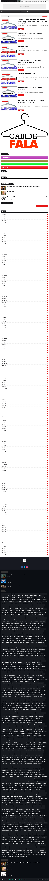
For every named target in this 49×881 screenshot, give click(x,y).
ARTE (12, 618)
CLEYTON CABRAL (12, 649)
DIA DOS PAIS (40, 664)
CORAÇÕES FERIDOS (20, 653)
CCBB (45, 640)
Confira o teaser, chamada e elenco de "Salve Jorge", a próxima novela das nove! (32, 21)
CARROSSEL (40, 638)
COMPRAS (30, 651)
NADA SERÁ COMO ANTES (29, 766)
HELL (9, 709)
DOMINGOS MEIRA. (36, 668)
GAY (9, 701)
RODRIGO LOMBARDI (5, 815)
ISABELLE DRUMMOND (5, 718)
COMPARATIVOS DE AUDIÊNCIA (21, 651)
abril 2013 (25, 500)
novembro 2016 (25, 409)
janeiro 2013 (25, 506)
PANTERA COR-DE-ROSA (38, 787)
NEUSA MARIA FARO (22, 772)
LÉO (2, 733)
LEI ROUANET (21, 731)
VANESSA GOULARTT (5, 848)
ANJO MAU (3, 616)
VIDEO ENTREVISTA (30, 850)
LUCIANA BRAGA (4, 740)
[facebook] (22, 567)
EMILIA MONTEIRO (5, 677)
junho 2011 (25, 546)
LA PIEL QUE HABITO (5, 727)
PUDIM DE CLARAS (31, 800)
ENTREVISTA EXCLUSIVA (31, 679)
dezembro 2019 (25, 331)
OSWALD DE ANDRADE (23, 785)
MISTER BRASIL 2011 (19, 761)
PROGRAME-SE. (4, 800)
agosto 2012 (25, 516)
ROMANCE (33, 815)
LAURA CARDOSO (40, 729)
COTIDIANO (4, 655)
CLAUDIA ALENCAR (36, 645)
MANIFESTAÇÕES (18, 746)
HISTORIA (39, 709)
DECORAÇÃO (39, 662)
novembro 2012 (25, 510)
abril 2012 (25, 525)
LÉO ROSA (6, 733)
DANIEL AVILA (36, 659)
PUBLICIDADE (24, 800)
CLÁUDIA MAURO (44, 645)
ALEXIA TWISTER (28, 606)
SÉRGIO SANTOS (17, 824)
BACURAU (26, 621)
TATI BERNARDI (19, 833)
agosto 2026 (25, 214)
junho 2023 (25, 281)
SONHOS (11, 830)
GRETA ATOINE (36, 705)
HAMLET (43, 707)
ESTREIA (26, 685)
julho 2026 (25, 216)
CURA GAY (41, 657)
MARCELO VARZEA (12, 748)
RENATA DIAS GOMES (20, 807)
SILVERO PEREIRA (26, 826)
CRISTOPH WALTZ (38, 655)
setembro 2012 (25, 514)
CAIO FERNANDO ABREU (14, 634)
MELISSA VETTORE (13, 757)
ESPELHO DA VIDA (5, 685)
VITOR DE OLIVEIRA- (29, 852)
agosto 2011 (25, 542)
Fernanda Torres (42, 694)
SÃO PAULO (4, 820)
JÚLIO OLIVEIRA (24, 724)
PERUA (36, 793)
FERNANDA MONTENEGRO (25, 694)
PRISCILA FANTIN (31, 798)
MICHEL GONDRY (23, 759)
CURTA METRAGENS (13, 659)
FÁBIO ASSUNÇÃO (41, 686)
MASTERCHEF (17, 753)
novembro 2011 (25, 535)
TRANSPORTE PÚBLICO (26, 845)
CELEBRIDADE (16, 642)
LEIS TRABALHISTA (34, 731)
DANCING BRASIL (29, 659)
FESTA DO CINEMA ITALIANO (38, 696)
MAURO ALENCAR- (14, 755)
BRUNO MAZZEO (12, 632)
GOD (32, 705)
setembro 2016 (25, 413)
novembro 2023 (25, 271)
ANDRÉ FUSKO (13, 614)
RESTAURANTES (12, 809)
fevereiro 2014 (25, 479)
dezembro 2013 (25, 483)
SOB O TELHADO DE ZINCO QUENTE (8, 828)
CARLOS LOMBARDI (17, 638)
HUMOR (25, 712)
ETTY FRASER (4, 686)
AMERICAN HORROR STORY (29, 608)
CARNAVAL (30, 638)
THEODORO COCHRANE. (6, 841)
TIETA (43, 841)
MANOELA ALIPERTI (33, 746)
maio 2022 (25, 308)
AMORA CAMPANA (28, 610)
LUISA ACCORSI (31, 740)
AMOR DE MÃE (43, 608)
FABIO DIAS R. (5, 160)
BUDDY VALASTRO (32, 632)
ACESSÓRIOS (44, 599)
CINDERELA (38, 644)
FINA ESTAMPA (26, 698)
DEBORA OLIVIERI (28, 662)
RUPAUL (41, 817)
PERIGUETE (26, 793)
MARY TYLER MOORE (5, 753)
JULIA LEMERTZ (4, 724)
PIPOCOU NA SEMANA (27, 794)
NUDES (25, 776)
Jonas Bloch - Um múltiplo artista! (30, 33)
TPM (9, 845)
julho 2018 (25, 367)
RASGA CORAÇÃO (5, 804)
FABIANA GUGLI (34, 686)
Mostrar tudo (44, 16)
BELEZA (41, 623)
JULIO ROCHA (30, 724)
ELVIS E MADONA (26, 675)
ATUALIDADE (9, 619)
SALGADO (20, 819)
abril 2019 (25, 348)
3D (15, 593)
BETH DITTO (29, 625)
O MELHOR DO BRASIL (5, 779)
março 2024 (25, 266)
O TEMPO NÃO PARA (43, 781)
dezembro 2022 (25, 294)
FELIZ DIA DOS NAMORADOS (6, 694)
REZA (12, 811)
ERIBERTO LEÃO (39, 679)
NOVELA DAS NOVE (5, 776)
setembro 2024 (25, 254)
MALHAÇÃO (33, 744)
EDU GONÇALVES (11, 673)
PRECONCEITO (4, 798)
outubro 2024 (25, 252)
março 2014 (25, 476)
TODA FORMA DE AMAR (19, 843)
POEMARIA (43, 794)
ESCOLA (10, 681)
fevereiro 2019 (25, 353)
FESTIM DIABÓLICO (11, 698)
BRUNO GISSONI (4, 632)
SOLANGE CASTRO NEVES (31, 828)
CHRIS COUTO (25, 644)
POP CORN (16, 796)
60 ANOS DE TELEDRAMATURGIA (29, 593)
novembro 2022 (25, 296)
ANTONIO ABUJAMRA (21, 616)
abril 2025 (25, 239)
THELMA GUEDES (26, 839)
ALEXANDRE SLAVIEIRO (14, 606)
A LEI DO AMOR (41, 595)
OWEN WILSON (4, 787)
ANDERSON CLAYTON (5, 614)
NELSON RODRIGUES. (13, 772)
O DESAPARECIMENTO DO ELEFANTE (12, 778)
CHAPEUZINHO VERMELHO (40, 642)
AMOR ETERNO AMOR (20, 610)
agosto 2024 (25, 256)
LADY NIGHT (32, 727)
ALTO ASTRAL (10, 608)
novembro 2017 (25, 384)
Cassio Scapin (24, 640)
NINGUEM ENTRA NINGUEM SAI (13, 774)
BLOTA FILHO (32, 627)
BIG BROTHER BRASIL (17, 627)
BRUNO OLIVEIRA (19, 632)
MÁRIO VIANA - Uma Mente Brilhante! (31, 87)
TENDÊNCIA (11, 837)
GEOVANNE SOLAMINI (39, 701)
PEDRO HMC (4, 793)
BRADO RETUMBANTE (10, 631)
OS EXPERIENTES (38, 783)
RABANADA (21, 802)
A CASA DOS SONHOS (16, 595)
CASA (44, 638)
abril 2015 (25, 449)
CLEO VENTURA (39, 647)
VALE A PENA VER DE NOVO (25, 846)
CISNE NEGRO (22, 645)
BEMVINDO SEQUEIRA (5, 625)
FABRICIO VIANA (21, 690)
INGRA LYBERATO (27, 714)
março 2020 (25, 325)
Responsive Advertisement (24, 6)
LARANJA (34, 729)
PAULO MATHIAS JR (12, 791)
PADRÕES (16, 787)
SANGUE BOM (31, 819)
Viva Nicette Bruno (10, 191)
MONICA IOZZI (36, 761)
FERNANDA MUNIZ (35, 694)
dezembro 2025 (25, 224)
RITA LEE (39, 811)
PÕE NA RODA (38, 794)
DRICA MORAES (4, 672)
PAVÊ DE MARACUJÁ (20, 791)
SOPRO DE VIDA (23, 830)
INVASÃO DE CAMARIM (29, 716)
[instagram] (27, 567)
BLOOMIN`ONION (26, 627)
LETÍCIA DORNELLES (5, 735)
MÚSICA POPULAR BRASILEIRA (7, 766)
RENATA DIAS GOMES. (29, 807)
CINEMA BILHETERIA (5, 645)
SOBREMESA (17, 828)
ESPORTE (10, 685)
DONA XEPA (19, 670)
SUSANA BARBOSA (10, 832)
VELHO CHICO (12, 848)
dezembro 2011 (25, 533)
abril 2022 (25, 310)
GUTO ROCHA (31, 707)
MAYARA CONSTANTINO (30, 755)
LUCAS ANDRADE (17, 739)
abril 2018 (25, 374)
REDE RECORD (4, 806)
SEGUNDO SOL (30, 822)
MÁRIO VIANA (35, 752)
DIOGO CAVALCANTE (12, 666)
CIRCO (11, 645)
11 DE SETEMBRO (4, 593)
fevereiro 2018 (25, 378)
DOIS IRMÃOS (4, 668)
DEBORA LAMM (20, 662)
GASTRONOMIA (4, 701)
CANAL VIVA (37, 636)
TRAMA (20, 845)
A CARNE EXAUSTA (43, 593)
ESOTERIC (21, 681)
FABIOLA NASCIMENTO (5, 690)
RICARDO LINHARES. (26, 811)
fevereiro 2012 (25, 529)
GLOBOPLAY (21, 705)
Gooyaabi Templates (22, 879)
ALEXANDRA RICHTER (5, 606)
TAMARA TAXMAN (5, 833)
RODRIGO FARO (28, 813)
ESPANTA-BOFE (32, 681)
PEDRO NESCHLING (10, 793)
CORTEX (42, 653)
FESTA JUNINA (4, 698)
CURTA (8, 659)
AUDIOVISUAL (28, 619)
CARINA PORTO (9, 638)
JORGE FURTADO (16, 722)
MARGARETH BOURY (20, 750)
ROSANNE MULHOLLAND (24, 817)
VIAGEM (37, 848)
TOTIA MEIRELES (4, 845)
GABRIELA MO (28, 699)
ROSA (45, 815)
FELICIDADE (4, 692)
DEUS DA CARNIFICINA (26, 664)
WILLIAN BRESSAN (42, 854)
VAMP (38, 846)
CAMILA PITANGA (13, 636)
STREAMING (35, 830)
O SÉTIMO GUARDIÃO (34, 781)
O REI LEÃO (28, 781)
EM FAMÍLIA (33, 675)
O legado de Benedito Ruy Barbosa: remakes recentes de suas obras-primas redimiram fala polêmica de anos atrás (27, 580)
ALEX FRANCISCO (41, 605)
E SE (41, 672)
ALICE (43, 606)
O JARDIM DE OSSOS (37, 778)
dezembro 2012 (25, 508)
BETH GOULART (35, 625)
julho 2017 (25, 392)
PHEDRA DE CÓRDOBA (43, 793)
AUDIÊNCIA (14, 619)
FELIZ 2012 (28, 692)
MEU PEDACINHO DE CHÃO (6, 759)
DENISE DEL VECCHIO (5, 664)
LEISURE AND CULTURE (42, 731)
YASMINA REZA (10, 856)
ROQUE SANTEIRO (40, 815)
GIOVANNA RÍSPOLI (34, 703)
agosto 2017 (25, 390)
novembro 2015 (25, 434)
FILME (21, 698)
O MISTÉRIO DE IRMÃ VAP (15, 779)
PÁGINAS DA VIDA (22, 787)
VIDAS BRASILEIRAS (5, 850)
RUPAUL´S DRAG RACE (5, 819)
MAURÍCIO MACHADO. (5, 755)
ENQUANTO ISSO (5, 679)
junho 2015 (25, 445)
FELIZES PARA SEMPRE (16, 694)
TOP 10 (34, 843)
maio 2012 (25, 523)
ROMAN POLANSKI (27, 815)
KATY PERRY (31, 726)
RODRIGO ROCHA (13, 815)
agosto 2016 (25, 416)
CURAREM (3, 659)
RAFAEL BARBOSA (6, 164)
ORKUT (23, 783)
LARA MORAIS (21, 729)
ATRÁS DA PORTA (40, 618)
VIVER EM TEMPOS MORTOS (6, 854)
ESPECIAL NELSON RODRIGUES (38, 683)
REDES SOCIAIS (10, 806)
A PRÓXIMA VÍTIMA (29, 597)
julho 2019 (25, 342)
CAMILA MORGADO (5, 636)
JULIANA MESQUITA (11, 724)
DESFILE (19, 664)
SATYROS (43, 820)
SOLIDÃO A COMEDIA (5, 830)
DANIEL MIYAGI (23, 660)
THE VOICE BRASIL (11, 839)
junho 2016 (25, 420)
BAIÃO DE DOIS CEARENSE (34, 621)
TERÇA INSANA (16, 837)
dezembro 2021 (25, 319)
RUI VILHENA (36, 817)
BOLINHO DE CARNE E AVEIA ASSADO (15, 629)
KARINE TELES (19, 726)
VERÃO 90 (24, 848)
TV (44, 845)
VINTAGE (3, 852)
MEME (18, 757)
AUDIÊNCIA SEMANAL (21, 619)
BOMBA (33, 629)
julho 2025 (25, 233)
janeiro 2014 (25, 481)
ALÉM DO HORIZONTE (13, 605)
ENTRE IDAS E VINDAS (17, 679)
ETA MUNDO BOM (43, 685)
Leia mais (20, 29)
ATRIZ (45, 618)
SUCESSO (44, 830)
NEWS (28, 772)
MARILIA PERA (29, 752)
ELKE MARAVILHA (19, 675)
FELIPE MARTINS (22, 692)
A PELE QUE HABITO (21, 597)
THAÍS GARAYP (4, 839)
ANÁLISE (44, 612)
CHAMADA (32, 642)
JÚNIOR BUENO (37, 724)
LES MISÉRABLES (30, 733)
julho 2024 (25, 258)
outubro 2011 (25, 537)
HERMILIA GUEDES (33, 709)
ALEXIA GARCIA (21, 606)
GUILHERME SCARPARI (15, 707)
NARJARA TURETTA (5, 768)
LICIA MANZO (28, 735)
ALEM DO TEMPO (21, 605)
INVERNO (36, 716)
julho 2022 (25, 304)
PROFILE (36, 798)
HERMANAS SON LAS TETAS (24, 709)
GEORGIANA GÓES (31, 701)
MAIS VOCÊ (28, 744)
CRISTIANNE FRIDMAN (29, 655)
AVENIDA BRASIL (9, 621)
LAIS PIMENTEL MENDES (39, 727)
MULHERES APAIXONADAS (37, 763)
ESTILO (22, 685)
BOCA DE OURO (4, 629)
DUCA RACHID (14, 672)
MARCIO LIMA (33, 748)
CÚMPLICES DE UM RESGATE (33, 657)
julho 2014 (25, 468)
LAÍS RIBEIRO (9, 729)
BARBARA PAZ (16, 623)
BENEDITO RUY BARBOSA (14, 625)
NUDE (22, 776)
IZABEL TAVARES (38, 718)
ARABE (9, 618)
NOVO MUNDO (16, 776)
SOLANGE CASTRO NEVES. (41, 828)
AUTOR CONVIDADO (41, 619)
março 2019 (25, 350)
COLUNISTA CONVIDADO (6, 651)
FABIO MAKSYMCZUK (36, 688)
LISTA (30, 737)
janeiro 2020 (25, 329)
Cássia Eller (18, 640)
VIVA (39, 852)
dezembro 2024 (25, 247)
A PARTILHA (14, 597)
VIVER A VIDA (43, 852)
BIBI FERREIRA (4, 627)
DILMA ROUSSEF (4, 666)
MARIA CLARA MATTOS (16, 752)
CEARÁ (3, 642)
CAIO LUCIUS (21, 634)
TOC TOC (12, 843)
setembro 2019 (25, 338)
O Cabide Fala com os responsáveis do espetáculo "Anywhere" (32, 1)
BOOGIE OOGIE (38, 629)
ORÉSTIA (11, 783)
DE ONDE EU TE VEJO (5, 662)
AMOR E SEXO (12, 610)
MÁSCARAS (12, 753)
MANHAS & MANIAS (10, 746)
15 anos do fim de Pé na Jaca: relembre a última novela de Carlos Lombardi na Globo (23, 186)
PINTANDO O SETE (14, 794)
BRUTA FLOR (25, 632)
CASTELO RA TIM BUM (31, 640)
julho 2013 (25, 493)
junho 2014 (25, 470)
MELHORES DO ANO (5, 757)
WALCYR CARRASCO (23, 854)
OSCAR (16, 785)
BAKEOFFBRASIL (42, 621)
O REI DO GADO (21, 781)
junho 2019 (25, 344)
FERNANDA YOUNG (16, 696)
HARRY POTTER (4, 709)
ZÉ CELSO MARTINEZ (23, 856)
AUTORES (3, 621)
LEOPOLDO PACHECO (22, 733)
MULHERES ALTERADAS (28, 763)
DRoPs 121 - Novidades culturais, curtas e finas (16, 585)
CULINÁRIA (21, 657)
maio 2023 (25, 283)
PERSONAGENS (31, 793)
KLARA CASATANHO (43, 726)
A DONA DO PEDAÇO (24, 595)
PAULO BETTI (31, 789)
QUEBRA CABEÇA (15, 802)
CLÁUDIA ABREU (28, 645)
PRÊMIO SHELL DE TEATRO (22, 798)
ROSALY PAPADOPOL (5, 817)
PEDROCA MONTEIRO (18, 793)
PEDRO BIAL (42, 791)
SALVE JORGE (25, 819)
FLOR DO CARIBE (38, 698)
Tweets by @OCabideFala (6, 174)
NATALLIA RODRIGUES (5, 770)
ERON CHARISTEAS (5, 681)
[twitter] (24, 567)
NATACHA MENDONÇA (13, 768)
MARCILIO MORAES (20, 748)
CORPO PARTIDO (36, 653)
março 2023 (25, 287)
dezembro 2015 (25, 432)
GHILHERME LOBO (19, 703)
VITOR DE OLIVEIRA (21, 852)
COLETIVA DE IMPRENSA (33, 649)
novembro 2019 (25, 334)
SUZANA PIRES (21, 832)
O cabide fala (24, 12)
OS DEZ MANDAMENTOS (30, 783)
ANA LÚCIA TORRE (22, 612)
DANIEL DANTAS (11, 660)
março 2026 (25, 220)
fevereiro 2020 (25, 327)
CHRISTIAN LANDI (32, 644)
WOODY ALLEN (4, 856)
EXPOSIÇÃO (28, 686)
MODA (25, 761)
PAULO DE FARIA (37, 789)
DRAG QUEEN (35, 670)
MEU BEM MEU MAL (28, 757)
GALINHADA (42, 699)
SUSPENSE (16, 832)
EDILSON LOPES (6, 167)
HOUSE (15, 712)
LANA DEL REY (15, 729)
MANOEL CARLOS (25, 746)
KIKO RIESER (37, 726)
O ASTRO (35, 776)
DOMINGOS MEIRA (28, 668)
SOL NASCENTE (23, 828)
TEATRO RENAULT (19, 835)
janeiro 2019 (25, 355)
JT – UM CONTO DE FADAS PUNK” (25, 722)
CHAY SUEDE (4, 644)
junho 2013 (25, 495)
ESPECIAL (38, 681)
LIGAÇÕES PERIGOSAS (41, 735)
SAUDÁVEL (3, 822)
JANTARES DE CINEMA (12, 720)
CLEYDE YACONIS (5, 649)
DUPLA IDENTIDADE (22, 672)
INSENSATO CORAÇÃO (39, 714)
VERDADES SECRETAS (30, 848)
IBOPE (37, 712)
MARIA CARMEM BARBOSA (6, 752)
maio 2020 (25, 323)
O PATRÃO (31, 779)
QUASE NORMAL (38, 800)
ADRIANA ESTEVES (31, 601)
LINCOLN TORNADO (11, 737)
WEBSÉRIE (30, 854)
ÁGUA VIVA (3, 603)
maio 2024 (25, 262)
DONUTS (23, 670)
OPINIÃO (7, 783)
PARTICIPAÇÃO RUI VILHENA (22, 789)
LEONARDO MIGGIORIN (13, 733)
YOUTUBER (17, 856)
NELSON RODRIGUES (5, 772)
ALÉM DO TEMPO (29, 605)
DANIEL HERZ (17, 660)
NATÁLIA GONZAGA (33, 768)
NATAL (20, 768)
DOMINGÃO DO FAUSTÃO (12, 668)
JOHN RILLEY (40, 720)
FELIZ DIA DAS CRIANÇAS (36, 692)
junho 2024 (25, 260)
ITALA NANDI (22, 718)
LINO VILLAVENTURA (24, 737)
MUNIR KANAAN (21, 765)
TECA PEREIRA (25, 835)
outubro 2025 (25, 229)
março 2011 (25, 552)
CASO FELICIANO (12, 640)
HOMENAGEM (30, 711)
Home (39, 879)
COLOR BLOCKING (42, 649)
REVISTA (38, 809)
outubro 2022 (25, 298)
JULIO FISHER (18, 724)
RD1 (25, 804)
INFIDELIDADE (20, 714)
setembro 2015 (25, 439)
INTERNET (22, 716)
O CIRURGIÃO (44, 776)
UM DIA (7, 846)
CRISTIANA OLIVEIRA (21, 655)
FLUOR (44, 698)
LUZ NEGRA (44, 742)
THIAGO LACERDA (29, 841)
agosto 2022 (25, 302)
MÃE (17, 744)
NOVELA (36, 774)
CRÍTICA (43, 655)
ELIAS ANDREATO (12, 675)
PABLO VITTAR (10, 787)
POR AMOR (26, 796)
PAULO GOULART (5, 791)
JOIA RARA (3, 722)
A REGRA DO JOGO (37, 597)
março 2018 (25, 376)
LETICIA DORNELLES (37, 733)
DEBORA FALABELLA (13, 662)
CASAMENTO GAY (5, 640)
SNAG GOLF (37, 826)
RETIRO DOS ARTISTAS (20, 809)
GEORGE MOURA (23, 701)
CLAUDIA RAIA (11, 647)
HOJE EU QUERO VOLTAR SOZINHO (20, 711)
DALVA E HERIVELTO (21, 659)
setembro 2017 (25, 388)
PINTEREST (20, 794)
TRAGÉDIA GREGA (14, 845)
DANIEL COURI (4, 660)
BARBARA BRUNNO (9, 623)
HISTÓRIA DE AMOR (5, 711)
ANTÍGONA (14, 616)
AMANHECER (16, 608)
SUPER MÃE (3, 832)
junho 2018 (25, 369)
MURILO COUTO (28, 765)
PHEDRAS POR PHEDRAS (6, 794)
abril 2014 (25, 474)
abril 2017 (25, 399)
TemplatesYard (10, 879)
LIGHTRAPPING (4, 737)
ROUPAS (31, 817)
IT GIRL (17, 718)
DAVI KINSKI (43, 660)
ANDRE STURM (33, 614)
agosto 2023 (25, 277)
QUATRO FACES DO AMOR (6, 802)
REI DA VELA (30, 806)
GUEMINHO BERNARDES (6, 707)
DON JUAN (13, 670)
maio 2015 (25, 447)
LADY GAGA (26, 727)
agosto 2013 (25, 491)
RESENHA (42, 807)
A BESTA (37, 593)
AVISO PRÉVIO (15, 621)
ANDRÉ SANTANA (27, 614)
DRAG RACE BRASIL (42, 670)
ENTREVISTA (24, 679)
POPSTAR (21, 796)
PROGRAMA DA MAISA (43, 798)
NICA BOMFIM (32, 772)
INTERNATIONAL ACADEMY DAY (14, 716)
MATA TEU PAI (23, 753)
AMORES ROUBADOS (36, 610)
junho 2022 (25, 306)
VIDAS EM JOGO (12, 850)
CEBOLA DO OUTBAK (9, 642)
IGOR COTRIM (9, 714)
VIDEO (24, 850)
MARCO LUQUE (4, 750)
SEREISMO (45, 822)
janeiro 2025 (25, 245)
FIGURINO (17, 698)
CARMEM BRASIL (24, 638)
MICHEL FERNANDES (15, 759)
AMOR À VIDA (37, 608)
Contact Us (46, 879)
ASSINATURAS (33, 618)
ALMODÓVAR (4, 608)
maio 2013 (25, 497)
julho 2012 (25, 519)
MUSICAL (22, 766)
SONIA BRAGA (17, 830)
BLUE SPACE (38, 627)
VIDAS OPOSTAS (19, 850)
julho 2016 (25, 418)
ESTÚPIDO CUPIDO (32, 685)
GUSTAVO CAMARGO (23, 707)
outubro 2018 (25, 361)
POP (12, 796)
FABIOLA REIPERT (14, 690)
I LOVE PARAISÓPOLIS (31, 712)
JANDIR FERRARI (4, 720)
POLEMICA (3, 796)
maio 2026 (25, 218)
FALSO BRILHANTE (38, 690)
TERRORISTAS (38, 837)
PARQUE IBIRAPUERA (13, 789)
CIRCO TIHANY (16, 645)
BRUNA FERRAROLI (40, 631)
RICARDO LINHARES (18, 811)
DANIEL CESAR (42, 659)
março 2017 (25, 401)
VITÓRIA (35, 852)
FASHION (43, 690)
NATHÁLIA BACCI (13, 770)
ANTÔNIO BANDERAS (29, 616)
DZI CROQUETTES (30, 672)
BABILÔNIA (21, 621)
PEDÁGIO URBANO (35, 791)
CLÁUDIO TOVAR (33, 647)
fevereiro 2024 (25, 268)
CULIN (17, 657)
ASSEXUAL (28, 618)
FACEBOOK (27, 690)
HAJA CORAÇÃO (37, 707)
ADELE (17, 601)
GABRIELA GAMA (22, 699)
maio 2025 (25, 237)
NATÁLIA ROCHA (41, 768)
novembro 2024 (25, 250)
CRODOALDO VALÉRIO (5, 657)
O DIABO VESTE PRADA (24, 778)
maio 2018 (25, 371)
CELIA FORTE (22, 642)
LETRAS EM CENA (12, 735)
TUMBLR (33, 845)
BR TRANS (3, 631)
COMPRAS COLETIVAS (36, 651)
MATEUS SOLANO (30, 753)
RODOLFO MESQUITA (12, 813)
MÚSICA (38, 765)
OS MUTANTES (4, 785)
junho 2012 (25, 521)
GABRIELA (16, 699)
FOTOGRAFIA (4, 699)
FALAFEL (31, 690)
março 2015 (25, 451)
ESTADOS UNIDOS (17, 685)
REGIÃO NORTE (16, 806)
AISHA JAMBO (39, 603)
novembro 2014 (25, 460)
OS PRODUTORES (11, 785)
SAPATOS (19, 820)
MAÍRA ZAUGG (22, 744)
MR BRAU (21, 763)
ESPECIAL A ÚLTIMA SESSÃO (6, 683)
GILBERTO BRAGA (26, 703)
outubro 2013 (25, 487)
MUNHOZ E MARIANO (13, 765)
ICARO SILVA (4, 714)
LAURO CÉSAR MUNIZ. (14, 731)
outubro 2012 (25, 512)
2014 (13, 593)
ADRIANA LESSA (38, 601)
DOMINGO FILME (21, 668)
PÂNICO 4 (31, 787)
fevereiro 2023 (25, 289)
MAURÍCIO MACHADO (38, 753)
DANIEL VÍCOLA (30, 660)
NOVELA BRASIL (42, 774)
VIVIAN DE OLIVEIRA (15, 854)
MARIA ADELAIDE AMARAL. (39, 750)
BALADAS (3, 623)
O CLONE (3, 778)
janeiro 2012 (25, 531)
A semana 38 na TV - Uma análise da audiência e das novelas (30, 61)
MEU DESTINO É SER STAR (37, 757)
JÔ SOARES (19, 720)
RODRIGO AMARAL (21, 813)
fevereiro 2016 (25, 428)
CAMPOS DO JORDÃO (29, 636)
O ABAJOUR (30, 776)
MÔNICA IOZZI (43, 761)
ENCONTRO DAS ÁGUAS (30, 677)
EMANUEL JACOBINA (39, 675)
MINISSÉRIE (12, 761)
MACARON (3, 744)
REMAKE (43, 806)
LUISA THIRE (37, 740)
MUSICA (34, 765)
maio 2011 (25, 548)
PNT (33, 794)
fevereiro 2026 (25, 222)
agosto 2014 (25, 466)
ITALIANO (27, 718)
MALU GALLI (4, 746)
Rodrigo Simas (20, 815)
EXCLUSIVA (23, 686)
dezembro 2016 (25, 407)
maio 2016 (25, 422)
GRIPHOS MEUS (43, 705)
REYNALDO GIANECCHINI (6, 811)
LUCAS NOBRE (31, 739)
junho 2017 (25, 395)
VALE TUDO (34, 846)
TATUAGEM (26, 833)
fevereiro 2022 (25, 315)
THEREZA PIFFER (14, 841)
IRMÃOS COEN (41, 716)
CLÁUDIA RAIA (17, 647)
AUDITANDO (35, 619)
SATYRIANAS (38, 820)
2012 (10, 593)
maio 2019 (25, 346)
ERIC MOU (45, 679)
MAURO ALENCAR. (21, 755)
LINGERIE (18, 737)
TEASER (30, 833)
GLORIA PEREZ (27, 705)
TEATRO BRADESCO (40, 833)
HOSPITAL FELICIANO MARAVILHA (7, 712)
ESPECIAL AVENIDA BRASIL (16, 683)
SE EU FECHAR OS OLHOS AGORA (12, 822)
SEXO (8, 826)
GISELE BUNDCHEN (42, 703)
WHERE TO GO (35, 854)
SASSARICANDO (31, 820)
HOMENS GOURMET (37, 711)
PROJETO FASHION (11, 800)
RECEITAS (40, 804)
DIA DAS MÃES (33, 664)
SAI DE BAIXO (14, 819)
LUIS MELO (25, 740)
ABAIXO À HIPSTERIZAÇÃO (35, 599)
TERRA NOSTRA (31, 837)
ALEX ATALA (35, 605)
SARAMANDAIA (25, 820)
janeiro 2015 (25, 455)
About (42, 879)
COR (14, 653)
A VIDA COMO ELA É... (5, 599)
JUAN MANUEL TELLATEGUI (37, 722)
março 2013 (25, 502)
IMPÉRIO (15, 714)
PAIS (27, 787)
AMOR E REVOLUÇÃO (5, 610)
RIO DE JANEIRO (33, 811)
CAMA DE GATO (40, 634)
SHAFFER (11, 826)
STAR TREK (29, 830)
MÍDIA (37, 759)
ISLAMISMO (12, 718)
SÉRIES (23, 824)
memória (22, 757)
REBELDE (35, 804)
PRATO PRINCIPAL (38, 796)
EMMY (18, 677)
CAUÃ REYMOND (39, 640)
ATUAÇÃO (3, 619)
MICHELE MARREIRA (31, 759)
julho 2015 (25, 443)
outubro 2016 (25, 411)
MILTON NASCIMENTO (5, 761)
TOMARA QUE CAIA (28, 843)
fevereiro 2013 (25, 504)
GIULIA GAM (10, 705)
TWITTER (3, 846)
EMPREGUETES (22, 677)
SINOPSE (32, 826)
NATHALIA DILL (20, 770)
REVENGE (33, 809)
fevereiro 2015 (25, 453)
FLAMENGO (32, 698)
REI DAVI (34, 806)
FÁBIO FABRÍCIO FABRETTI (17, 688)
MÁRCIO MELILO (39, 748)
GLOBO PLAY (15, 705)
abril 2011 (25, 550)
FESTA (22, 696)
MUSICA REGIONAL (16, 766)
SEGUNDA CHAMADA (22, 822)
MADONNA (13, 744)
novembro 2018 (25, 359)
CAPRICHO (3, 638)
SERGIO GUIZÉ (4, 824)
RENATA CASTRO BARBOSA (11, 807)
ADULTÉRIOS (44, 601)
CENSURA (27, 642)
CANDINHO (42, 636)
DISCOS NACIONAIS (27, 666)
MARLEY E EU (41, 752)
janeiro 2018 (25, 380)
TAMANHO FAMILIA (41, 832)
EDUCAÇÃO (27, 673)
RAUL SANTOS (11, 804)
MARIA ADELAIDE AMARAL (29, 750)
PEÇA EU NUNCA (28, 791)
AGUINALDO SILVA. (26, 603)
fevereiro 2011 (25, 554)
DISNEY (33, 666)
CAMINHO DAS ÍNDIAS (20, 636)
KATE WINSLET (25, 726)
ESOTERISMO (26, 681)
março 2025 (25, 241)
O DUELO (30, 778)
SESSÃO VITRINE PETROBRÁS (38, 824)
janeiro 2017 (25, 405)
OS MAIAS (44, 783)
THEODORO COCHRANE (34, 839)
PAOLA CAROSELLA (5, 789)
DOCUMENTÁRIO (42, 666)
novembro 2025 (25, 226)
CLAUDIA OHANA (5, 647)
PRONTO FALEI (18, 800)
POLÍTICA (8, 796)
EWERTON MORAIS (16, 686)
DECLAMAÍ (34, 662)
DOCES (37, 666)
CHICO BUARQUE (18, 644)
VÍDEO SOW (36, 850)
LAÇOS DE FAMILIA (13, 727)
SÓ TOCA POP (43, 826)
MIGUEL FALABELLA (42, 759)
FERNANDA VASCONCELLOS (6, 696)
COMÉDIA (13, 651)
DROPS (9, 672)
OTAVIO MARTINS (31, 785)
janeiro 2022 (25, 317)
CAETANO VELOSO (5, 634)
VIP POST (7, 852)
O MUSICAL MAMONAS (24, 779)
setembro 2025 (25, 231)
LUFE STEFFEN (20, 740)
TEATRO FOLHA (4, 835)
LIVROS (39, 737)
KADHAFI (42, 724)
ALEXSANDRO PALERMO (37, 606)
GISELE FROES (4, 705)
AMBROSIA (21, 608)
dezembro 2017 (25, 382)
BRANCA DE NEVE (18, 631)
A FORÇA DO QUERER (33, 595)
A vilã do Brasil (23, 47)
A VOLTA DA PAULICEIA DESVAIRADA (24, 599)
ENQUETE (10, 679)
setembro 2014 (25, 464)
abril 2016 (25, 424)
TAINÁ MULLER (34, 832)
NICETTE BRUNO (39, 772)
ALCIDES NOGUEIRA (5, 605)
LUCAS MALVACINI (25, 739)
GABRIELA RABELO (35, 699)
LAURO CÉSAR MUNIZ (5, 731)
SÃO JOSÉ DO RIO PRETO (39, 819)
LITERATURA (35, 737)
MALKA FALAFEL (39, 744)
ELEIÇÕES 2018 (38, 673)
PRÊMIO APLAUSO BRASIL (12, 798)
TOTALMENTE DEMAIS (40, 843)
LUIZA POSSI (39, 742)
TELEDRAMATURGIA (38, 835)
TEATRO (34, 833)
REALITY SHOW (30, 804)
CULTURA (25, 657)
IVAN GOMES (32, 718)
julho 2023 (25, 279)
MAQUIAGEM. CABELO (41, 746)
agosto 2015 (25, 441)
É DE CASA (37, 672)
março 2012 (25, 527)
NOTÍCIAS (32, 774)
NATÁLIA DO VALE (25, 768)
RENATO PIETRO (37, 807)
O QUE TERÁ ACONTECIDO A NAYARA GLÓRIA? (9, 781)
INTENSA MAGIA (4, 716)
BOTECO (44, 629)
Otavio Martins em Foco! (26, 74)
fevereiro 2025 (25, 243)
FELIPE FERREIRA (9, 692)
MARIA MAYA (23, 752)
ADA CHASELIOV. (11, 601)
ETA (37, 685)
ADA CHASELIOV (4, 601)
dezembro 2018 (25, 357)
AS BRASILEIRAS (22, 618)
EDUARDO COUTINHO (19, 673)
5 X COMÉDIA (20, 593)
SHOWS (21, 826)
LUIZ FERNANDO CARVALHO (16, 742)
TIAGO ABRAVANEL (37, 841)
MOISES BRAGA (30, 761)
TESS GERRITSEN (44, 837)
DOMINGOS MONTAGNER (6, 670)
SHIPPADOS (16, 826)
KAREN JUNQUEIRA (13, 726)
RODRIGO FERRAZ (6, 157)
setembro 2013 (25, 489)
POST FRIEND (31, 796)
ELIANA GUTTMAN (5, 675)
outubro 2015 (25, 437)
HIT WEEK (11, 711)
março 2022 (25, 313)
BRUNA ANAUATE (32, 631)
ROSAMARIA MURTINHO (14, 817)
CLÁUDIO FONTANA (25, 647)
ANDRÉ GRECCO (19, 614)
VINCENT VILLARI (42, 850)
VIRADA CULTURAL (14, 852)
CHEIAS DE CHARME (11, 644)
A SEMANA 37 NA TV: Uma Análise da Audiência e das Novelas (31, 102)
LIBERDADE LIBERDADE (20, 735)
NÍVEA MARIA (27, 774)
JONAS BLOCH (9, 722)
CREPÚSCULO (14, 655)
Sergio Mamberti (11, 824)
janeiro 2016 (25, 430)
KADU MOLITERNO (5, 726)
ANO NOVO (9, 616)
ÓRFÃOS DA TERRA (17, 783)
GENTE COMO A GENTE (15, 701)
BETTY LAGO (41, 625)
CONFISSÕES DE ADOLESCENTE (7, 653)
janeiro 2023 (25, 292)
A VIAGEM (43, 597)
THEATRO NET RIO (19, 839)
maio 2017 (25, 397)
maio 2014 (25, 472)
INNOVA (32, 714)
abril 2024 (25, 264)
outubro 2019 (25, 336)
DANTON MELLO (37, 660)
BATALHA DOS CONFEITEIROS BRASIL (32, 623)
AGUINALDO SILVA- (18, 603)
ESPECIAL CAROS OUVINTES (27, 683)
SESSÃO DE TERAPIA (29, 824)
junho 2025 (25, 235)
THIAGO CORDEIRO (21, 841)
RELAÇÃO (39, 806)
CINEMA (43, 644)
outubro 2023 (25, 273)
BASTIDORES (23, 623)
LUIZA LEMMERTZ (32, 742)
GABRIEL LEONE (10, 699)
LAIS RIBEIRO (4, 729)
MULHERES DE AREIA (5, 765)
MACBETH (8, 744)
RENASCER (3, 807)
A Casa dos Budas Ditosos (6, 595)
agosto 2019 (25, 340)
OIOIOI (3, 783)
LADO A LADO (20, 727)
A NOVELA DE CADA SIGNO (6, 597)
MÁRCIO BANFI (26, 748)
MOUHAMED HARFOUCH (14, 763)
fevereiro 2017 (25, 403)
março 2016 (25, 426)
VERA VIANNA (18, 848)
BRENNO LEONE (25, 631)
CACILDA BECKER (39, 632)
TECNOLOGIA (31, 835)
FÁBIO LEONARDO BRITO (27, 688)
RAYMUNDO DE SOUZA (19, 804)
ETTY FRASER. (9, 686)
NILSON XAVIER (4, 774)
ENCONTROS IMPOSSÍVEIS (40, 677)
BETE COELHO (22, 625)
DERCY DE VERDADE (13, 664)
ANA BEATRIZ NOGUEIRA (13, 612)
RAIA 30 (33, 802)
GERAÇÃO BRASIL (5, 703)
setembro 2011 (25, 540)
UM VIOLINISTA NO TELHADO (15, 846)
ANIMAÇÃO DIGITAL (40, 614)
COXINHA (9, 655)
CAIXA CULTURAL (28, 634)
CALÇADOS (34, 634)
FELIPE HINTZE (16, 692)
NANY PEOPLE (38, 766)
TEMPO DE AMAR (4, 837)
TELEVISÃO (45, 835)
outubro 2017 (25, 386)
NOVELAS (11, 776)
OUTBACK (37, 785)
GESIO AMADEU (11, 703)
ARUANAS (16, 618)
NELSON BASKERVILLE (37, 770)
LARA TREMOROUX (28, 729)
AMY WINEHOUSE (5, 612)
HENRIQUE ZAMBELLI (14, 709)
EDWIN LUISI (32, 673)
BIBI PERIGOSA (10, 627)
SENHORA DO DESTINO (38, 822)
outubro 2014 (25, 462)
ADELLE (20, 601)
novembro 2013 (25, 485)
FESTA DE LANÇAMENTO (28, 696)
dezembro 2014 (25, 458)
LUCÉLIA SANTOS (38, 739)
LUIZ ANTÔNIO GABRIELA (6, 742)
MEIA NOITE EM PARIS (39, 755)
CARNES (35, 638)
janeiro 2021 (25, 321)
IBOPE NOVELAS (42, 712)
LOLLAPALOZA (4, 739)
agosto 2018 (25, 365)
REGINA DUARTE (23, 806)
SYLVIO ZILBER (28, 832)
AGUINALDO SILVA (10, 603)
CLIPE (17, 649)
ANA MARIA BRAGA (29, 612)
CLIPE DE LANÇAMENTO (24, 649)
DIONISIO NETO (19, 666)
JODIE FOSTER (34, 720)
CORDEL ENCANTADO (28, 653)
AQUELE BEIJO (4, 618)
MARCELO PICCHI (5, 748)
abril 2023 (25, 285)
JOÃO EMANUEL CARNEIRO (26, 720)
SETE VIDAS (3, 826)
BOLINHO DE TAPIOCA (26, 629)
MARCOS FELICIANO (11, 750)
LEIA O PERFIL (27, 731)
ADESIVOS (25, 601)
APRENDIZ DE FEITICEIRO (39, 616)
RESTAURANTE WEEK (5, 809)
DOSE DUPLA (29, 670)
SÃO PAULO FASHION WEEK (11, 820)
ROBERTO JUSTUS (5, 813)
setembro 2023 (25, 275)
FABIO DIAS (4, 688)
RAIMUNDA (38, 802)
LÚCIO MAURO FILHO (12, 740)
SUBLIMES (39, 830)
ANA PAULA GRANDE (37, 612)
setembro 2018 (25, 363)
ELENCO (43, 673)
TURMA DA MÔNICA (39, 845)
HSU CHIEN (20, 712)
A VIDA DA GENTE (13, 599)
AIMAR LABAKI (33, 603)
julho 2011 (25, 544)
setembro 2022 (25, 300)
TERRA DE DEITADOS (24, 837)
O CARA (39, 776)
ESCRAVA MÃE (16, 681)
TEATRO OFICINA (11, 835)
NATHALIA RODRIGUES (28, 770)
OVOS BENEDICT (43, 785)
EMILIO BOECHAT (12, 677)
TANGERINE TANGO (12, 833)
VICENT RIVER (42, 848)
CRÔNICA (12, 657)
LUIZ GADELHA (25, 742)
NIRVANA (21, 774)
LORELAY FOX (10, 739)
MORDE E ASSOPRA (5, 763)
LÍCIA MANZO (34, 735)
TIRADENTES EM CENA (5, 843)
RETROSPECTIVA (28, 809)
